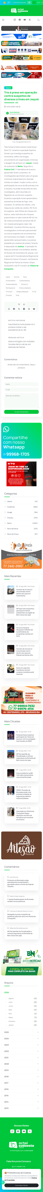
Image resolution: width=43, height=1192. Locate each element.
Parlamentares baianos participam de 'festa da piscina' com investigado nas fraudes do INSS (25, 738)
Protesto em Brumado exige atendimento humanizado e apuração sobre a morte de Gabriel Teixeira (20, 883)
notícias (16, 277)
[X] (30, 20)
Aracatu (22, 518)
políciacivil (24, 284)
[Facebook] (20, 20)
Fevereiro (22, 1021)
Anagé (22, 512)
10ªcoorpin (9, 292)
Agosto (22, 998)
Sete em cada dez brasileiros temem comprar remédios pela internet (25, 671)
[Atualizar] (34, 2)
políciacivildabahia (25, 288)
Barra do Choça (22, 534)
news (25, 277)
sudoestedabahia (11, 284)
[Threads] (29, 309)
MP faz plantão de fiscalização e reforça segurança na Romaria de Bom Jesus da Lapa (26, 757)
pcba (17, 295)
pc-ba (34, 292)
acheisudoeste (10, 281)
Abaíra (22, 501)
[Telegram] (24, 309)
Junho (22, 1006)
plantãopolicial (10, 288)
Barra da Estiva (22, 529)
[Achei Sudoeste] (19, 10)
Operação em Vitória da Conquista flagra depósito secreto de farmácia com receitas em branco (25, 815)
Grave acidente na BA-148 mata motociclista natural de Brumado (24, 775)
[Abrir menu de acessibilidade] (3, 1182)
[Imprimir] (24, 305)
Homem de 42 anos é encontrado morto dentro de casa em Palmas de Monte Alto (24, 652)
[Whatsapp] (9, 309)
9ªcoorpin (9, 295)
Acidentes (22, 507)
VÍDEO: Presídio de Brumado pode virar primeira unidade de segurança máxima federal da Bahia (24, 794)
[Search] (38, 19)
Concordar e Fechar (21, 1185)
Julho (22, 1002)
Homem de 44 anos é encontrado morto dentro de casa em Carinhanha (24, 593)
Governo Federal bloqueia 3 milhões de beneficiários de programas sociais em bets (24, 632)
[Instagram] (15, 20)
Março (22, 1017)
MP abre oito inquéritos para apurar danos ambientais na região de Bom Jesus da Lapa (25, 612)
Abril (22, 1014)
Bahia (22, 523)
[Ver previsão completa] (29, 2)
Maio (22, 1010)
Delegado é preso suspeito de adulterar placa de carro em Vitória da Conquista (21, 916)
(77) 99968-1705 (19, 1167)
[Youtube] (25, 20)
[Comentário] (19, 305)
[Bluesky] (34, 309)
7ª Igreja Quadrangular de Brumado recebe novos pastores (20, 900)
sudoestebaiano (24, 281)
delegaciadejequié (22, 292)
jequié (8, 277)
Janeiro (22, 1025)
